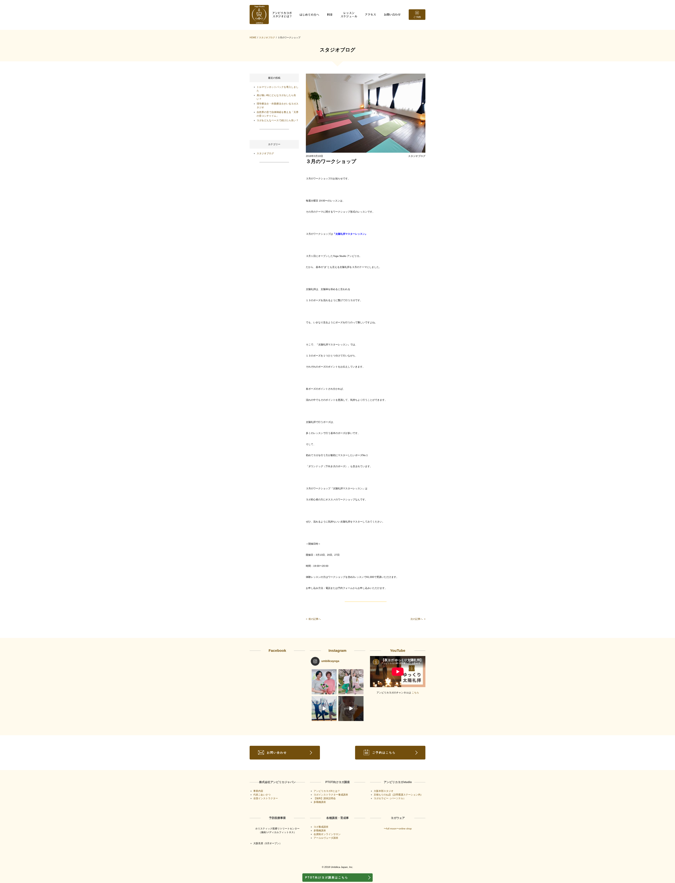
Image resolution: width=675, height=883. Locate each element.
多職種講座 (320, 802)
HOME (253, 37)
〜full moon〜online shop (398, 828)
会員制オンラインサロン (327, 834)
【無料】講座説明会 (325, 798)
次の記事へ (417, 619)
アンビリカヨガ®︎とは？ (327, 791)
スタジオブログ (267, 37)
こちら (415, 692)
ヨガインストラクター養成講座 (331, 794)
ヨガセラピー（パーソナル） (390, 798)
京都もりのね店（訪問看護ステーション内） (398, 794)
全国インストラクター (265, 798)
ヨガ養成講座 (321, 826)
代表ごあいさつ (262, 794)
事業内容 (258, 791)
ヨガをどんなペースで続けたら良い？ (277, 120)
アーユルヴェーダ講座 (326, 837)
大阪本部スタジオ (383, 791)
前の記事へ (313, 619)
